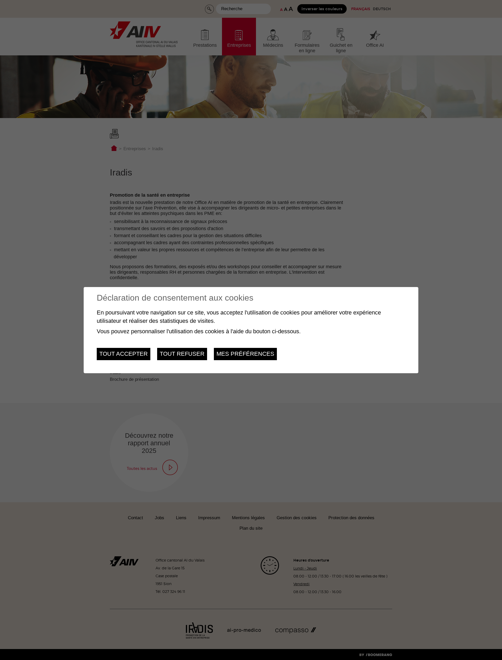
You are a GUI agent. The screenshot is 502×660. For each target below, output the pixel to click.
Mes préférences (245, 354)
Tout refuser (182, 354)
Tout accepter (123, 354)
